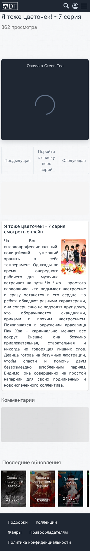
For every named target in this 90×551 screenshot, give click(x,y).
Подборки (18, 522)
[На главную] (10, 6)
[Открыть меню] (84, 6)
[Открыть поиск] (66, 6)
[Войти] (75, 6)
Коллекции (46, 522)
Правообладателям (49, 532)
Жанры (15, 532)
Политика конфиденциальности (39, 542)
